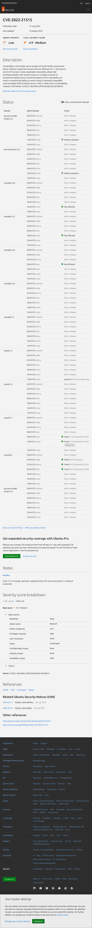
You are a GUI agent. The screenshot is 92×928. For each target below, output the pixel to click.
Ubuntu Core (8, 783)
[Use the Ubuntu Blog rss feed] (72, 889)
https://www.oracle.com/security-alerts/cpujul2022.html (27, 721)
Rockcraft (59, 829)
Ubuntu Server (9, 795)
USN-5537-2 (8, 708)
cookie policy (62, 915)
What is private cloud (65, 801)
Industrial (49, 869)
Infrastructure (48, 855)
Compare (57, 818)
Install (35, 743)
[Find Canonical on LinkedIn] (47, 889)
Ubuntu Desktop (10, 789)
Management (66, 778)
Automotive (38, 869)
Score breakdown (30, 49)
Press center (38, 882)
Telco (70, 869)
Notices (43, 812)
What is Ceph (38, 749)
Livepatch (60, 809)
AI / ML (6, 766)
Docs (70, 749)
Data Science (49, 766)
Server (45, 835)
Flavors (62, 789)
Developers (52, 789)
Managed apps (39, 760)
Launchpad (21, 690)
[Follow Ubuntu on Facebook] (41, 889)
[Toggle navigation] (88, 9)
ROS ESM (37, 772)
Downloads (8, 835)
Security (6, 809)
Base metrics (14, 615)
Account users (57, 841)
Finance (77, 869)
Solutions (7, 855)
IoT (4, 778)
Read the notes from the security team (19, 91)
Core (58, 835)
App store (37, 778)
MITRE (5, 690)
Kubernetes (8, 755)
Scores (11, 666)
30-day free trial (29, 556)
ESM (52, 809)
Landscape (7, 818)
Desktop (36, 835)
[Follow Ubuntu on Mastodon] (35, 889)
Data (38, 855)
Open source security (42, 859)
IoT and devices (59, 859)
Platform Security (40, 809)
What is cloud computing (43, 801)
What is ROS (48, 772)
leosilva (6, 575)
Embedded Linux (51, 778)
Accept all (38, 921)
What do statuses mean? (35, 528)
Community (61, 772)
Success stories (49, 783)
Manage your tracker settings (17, 921)
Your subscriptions (40, 841)
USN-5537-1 (8, 702)
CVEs (35, 812)
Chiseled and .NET (76, 827)
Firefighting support (41, 844)
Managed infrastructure (13, 760)
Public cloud (64, 804)
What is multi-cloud (48, 804)
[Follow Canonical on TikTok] (66, 889)
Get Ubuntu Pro (11, 556)
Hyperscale (37, 795)
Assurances (53, 812)
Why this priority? (10, 49)
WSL (52, 835)
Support (43, 743)
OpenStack (8, 743)
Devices (79, 850)
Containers (7, 827)
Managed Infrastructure (66, 855)
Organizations (39, 789)
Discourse (77, 841)
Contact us (9, 879)
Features (36, 783)
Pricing (68, 841)
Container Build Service (43, 829)
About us (36, 879)
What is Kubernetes (41, 755)
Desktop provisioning (65, 850)
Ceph (5, 749)
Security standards (74, 809)
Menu (87, 3)
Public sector (60, 869)
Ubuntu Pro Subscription (43, 850)
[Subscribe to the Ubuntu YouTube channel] (60, 889)
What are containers (41, 827)
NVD (13, 690)
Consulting (61, 749)
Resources (80, 755)
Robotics (7, 772)
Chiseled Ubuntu (59, 827)
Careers (57, 879)
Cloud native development (44, 863)
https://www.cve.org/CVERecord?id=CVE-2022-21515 (25, 725)
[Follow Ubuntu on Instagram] (53, 889)
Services (61, 783)
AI (34, 855)
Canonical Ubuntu (9, 3)
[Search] (81, 3)
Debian (31, 690)
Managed (51, 749)
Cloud (5, 801)
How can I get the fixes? (13, 528)
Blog (65, 879)
